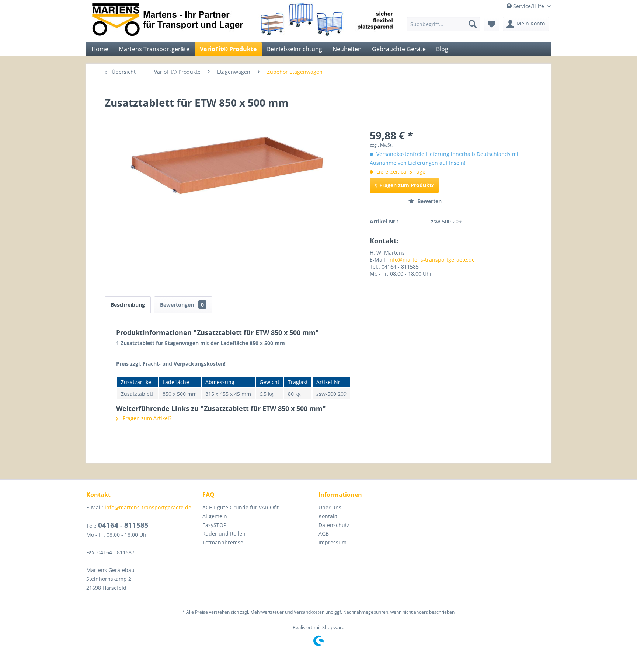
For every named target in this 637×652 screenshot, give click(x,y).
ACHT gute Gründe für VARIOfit (240, 507)
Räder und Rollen (224, 533)
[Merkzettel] (491, 24)
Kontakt (327, 516)
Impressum (332, 542)
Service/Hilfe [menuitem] (529, 6)
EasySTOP (214, 525)
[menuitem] (443, 24)
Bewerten (429, 201)
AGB (323, 533)
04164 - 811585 (123, 525)
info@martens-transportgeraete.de (431, 259)
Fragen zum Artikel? (146, 418)
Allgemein (214, 516)
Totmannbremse (222, 542)
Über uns (329, 507)
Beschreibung (128, 304)
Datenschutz (333, 525)
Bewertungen (182, 304)
